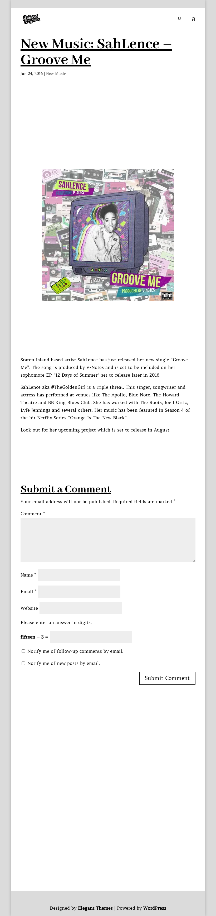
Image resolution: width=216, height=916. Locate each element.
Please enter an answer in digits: (56, 622)
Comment (33, 514)
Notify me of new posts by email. (63, 663)
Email (29, 591)
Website (29, 608)
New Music (56, 73)
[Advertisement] (108, 129)
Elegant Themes (95, 908)
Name (28, 575)
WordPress (154, 908)
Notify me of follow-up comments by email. (75, 651)
